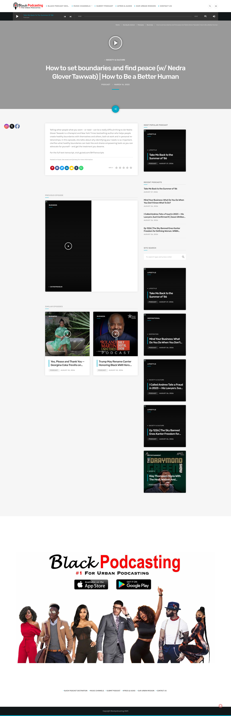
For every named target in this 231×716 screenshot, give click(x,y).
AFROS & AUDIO (124, 6)
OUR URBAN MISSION (146, 6)
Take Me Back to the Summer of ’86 (38, 15)
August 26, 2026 (151, 206)
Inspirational (153, 318)
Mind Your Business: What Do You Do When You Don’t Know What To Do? (164, 201)
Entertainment (154, 455)
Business (150, 25)
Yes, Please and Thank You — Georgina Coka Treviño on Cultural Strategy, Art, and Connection (67, 367)
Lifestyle (151, 134)
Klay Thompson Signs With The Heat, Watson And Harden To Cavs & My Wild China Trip (165, 481)
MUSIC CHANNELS (82, 6)
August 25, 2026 (68, 370)
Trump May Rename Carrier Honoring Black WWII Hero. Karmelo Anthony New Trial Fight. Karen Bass (115, 367)
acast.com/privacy (71, 160)
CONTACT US (166, 6)
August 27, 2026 (166, 164)
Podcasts (141, 25)
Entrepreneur (56, 287)
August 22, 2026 (116, 370)
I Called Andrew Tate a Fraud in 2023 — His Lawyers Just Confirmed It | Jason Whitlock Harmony (164, 215)
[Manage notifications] (220, 706)
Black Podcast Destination (58, 6)
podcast (105, 84)
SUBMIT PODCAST (104, 6)
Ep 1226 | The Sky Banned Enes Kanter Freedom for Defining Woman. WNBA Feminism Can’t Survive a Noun (162, 230)
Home (118, 25)
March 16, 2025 (122, 84)
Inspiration (153, 334)
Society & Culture (129, 25)
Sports (152, 471)
